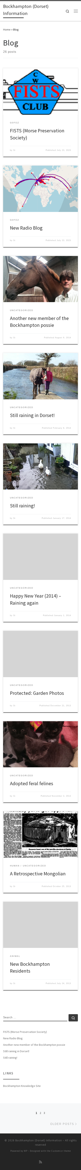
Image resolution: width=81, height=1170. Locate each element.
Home (7, 29)
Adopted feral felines (31, 783)
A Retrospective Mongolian (38, 874)
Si (14, 150)
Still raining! (22, 506)
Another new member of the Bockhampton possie (34, 1045)
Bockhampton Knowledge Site (22, 1086)
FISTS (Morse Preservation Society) (25, 1032)
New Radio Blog (26, 228)
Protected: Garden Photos (37, 693)
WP (25, 1150)
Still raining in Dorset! (32, 415)
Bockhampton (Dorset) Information (38, 1140)
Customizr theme (61, 1150)
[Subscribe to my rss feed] (40, 1162)
